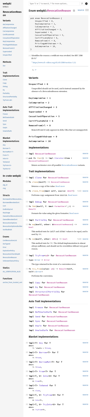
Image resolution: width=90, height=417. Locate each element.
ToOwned (6, 162)
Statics (6, 268)
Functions (7, 278)
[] (87, 10)
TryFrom (39, 255)
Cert (4, 206)
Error (4, 247)
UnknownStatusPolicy (11, 261)
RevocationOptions (10, 223)
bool (31, 227)
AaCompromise (8, 24)
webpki (7, 3)
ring (4, 188)
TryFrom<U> (7, 165)
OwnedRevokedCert (10, 220)
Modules (7, 181)
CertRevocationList (10, 240)
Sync (4, 124)
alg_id (5, 185)
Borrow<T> (7, 148)
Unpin (5, 128)
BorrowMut (45, 362)
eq (33, 224)
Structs (6, 195)
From (41, 371)
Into (45, 376)
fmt (34, 206)
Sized (48, 348)
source (81, 10)
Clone (5, 80)
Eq (4, 90)
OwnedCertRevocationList (12, 216)
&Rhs (54, 239)
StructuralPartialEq (10, 97)
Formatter (59, 206)
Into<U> (5, 159)
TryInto (47, 404)
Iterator (59, 158)
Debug (5, 87)
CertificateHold (8, 35)
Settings (86, 4)
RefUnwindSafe (8, 117)
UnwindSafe (7, 131)
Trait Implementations (11, 74)
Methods (7, 62)
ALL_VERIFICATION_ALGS (12, 272)
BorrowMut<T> (8, 152)
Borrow (43, 352)
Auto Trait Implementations (11, 109)
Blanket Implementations (11, 139)
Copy (4, 83)
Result (32, 209)
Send (5, 121)
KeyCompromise (9, 41)
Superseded (7, 52)
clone (35, 182)
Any (4, 145)
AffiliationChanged (10, 28)
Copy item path (74, 11)
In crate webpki (12, 175)
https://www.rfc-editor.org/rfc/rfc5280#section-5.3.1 (54, 62)
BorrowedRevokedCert (11, 203)
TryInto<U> (7, 169)
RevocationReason (12, 13)
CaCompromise (8, 31)
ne (33, 239)
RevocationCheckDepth (11, 254)
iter (4, 66)
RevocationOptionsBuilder (12, 226)
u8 (46, 255)
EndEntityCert (8, 209)
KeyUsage (6, 213)
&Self (70, 191)
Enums (6, 236)
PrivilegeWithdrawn (10, 45)
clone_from (38, 191)
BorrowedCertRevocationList (13, 199)
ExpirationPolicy (9, 251)
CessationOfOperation (11, 38)
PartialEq (6, 93)
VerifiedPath (7, 230)
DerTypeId (6, 244)
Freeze (5, 114)
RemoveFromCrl (9, 48)
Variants (7, 20)
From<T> (6, 155)
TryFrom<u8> (7, 100)
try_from (37, 269)
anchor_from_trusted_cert (12, 282)
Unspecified (7, 55)
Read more (60, 186)
